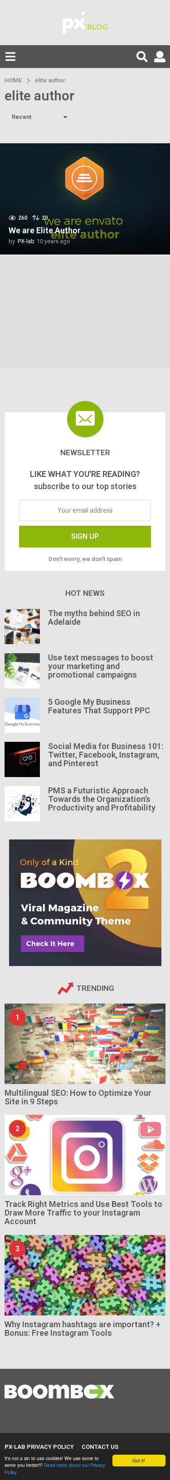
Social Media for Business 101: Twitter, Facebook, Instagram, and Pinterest (105, 754)
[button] (10, 56)
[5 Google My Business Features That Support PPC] (22, 715)
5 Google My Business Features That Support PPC (99, 706)
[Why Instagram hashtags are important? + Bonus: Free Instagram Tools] (85, 1275)
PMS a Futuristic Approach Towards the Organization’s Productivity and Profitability (101, 799)
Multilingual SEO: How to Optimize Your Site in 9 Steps (78, 1097)
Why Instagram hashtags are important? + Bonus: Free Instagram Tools (82, 1329)
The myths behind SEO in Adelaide (94, 617)
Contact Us (100, 1446)
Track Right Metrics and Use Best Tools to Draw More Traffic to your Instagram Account (83, 1212)
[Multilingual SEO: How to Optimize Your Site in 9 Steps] (85, 1044)
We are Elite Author (45, 230)
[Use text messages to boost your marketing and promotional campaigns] (22, 670)
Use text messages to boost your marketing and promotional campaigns (100, 666)
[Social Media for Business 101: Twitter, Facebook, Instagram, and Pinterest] (22, 759)
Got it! (138, 1460)
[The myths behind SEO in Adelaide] (22, 626)
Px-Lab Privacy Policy (39, 1446)
